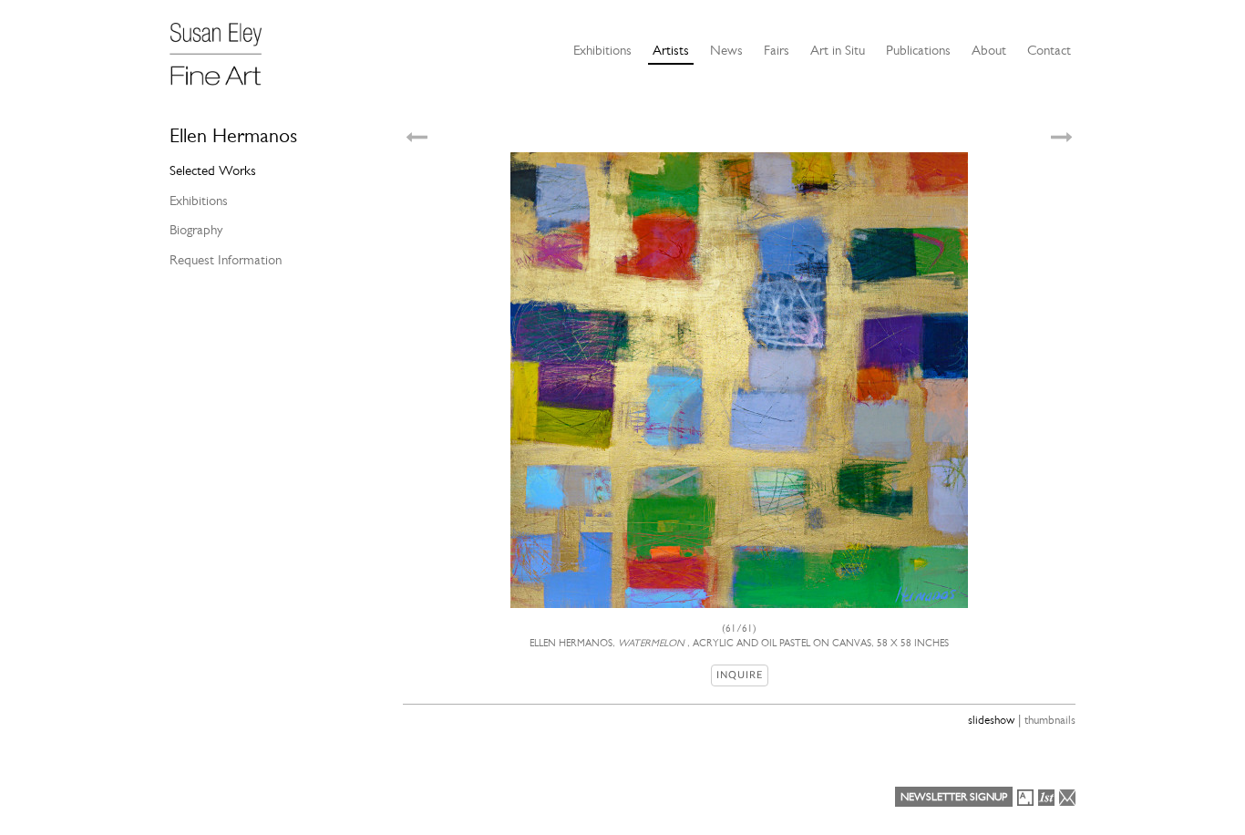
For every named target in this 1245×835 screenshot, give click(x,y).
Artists (671, 50)
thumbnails (1049, 720)
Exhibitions (602, 50)
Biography (196, 230)
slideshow (991, 720)
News (726, 50)
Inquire (739, 675)
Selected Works (213, 170)
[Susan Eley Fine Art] (224, 47)
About (989, 50)
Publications (918, 50)
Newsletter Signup (953, 796)
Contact (1049, 50)
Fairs (776, 50)
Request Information (226, 260)
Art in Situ (837, 50)
